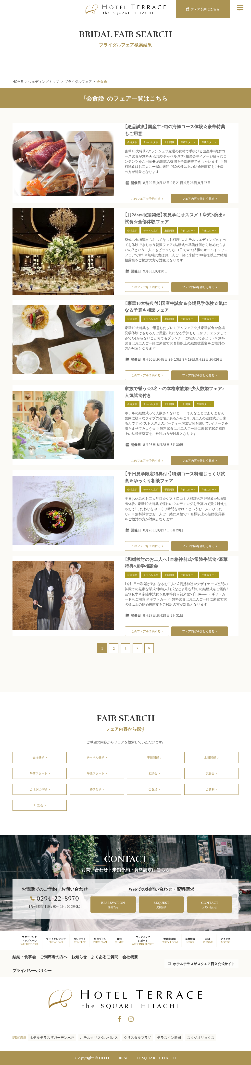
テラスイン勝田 (169, 1037)
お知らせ (79, 956)
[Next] (137, 648)
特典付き (95, 789)
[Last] (149, 648)
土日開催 (210, 757)
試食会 (210, 773)
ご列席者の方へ (53, 956)
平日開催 (153, 757)
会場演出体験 (38, 789)
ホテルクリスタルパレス (99, 1037)
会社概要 (130, 956)
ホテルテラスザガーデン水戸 (52, 1037)
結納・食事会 (24, 956)
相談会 (153, 773)
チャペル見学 (95, 757)
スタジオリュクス (200, 1037)
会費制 (210, 789)
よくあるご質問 (104, 956)
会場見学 (38, 757)
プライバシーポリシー (32, 970)
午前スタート (38, 773)
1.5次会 (38, 805)
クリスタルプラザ (137, 1037)
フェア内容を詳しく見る (198, 198)
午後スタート (95, 773)
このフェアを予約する (146, 198)
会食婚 (153, 789)
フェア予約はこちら (205, 9)
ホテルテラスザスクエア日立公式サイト (204, 963)
